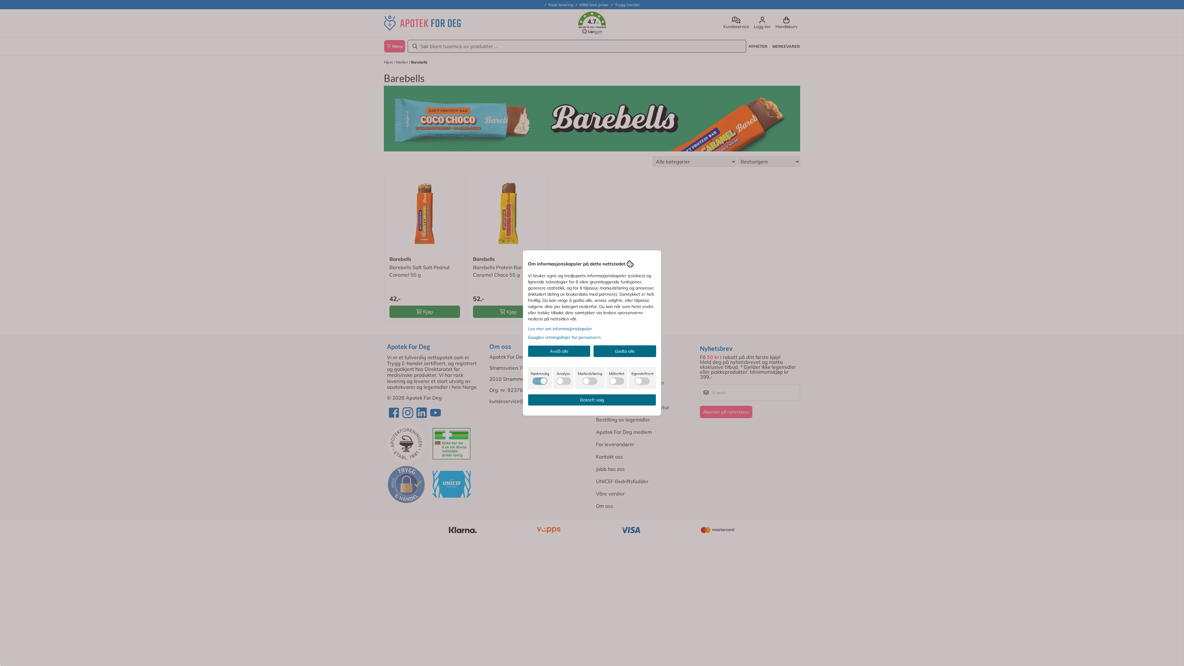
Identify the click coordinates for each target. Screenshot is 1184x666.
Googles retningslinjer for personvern (564, 337)
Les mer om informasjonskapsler (560, 328)
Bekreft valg (592, 400)
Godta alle (625, 351)
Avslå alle (559, 351)
